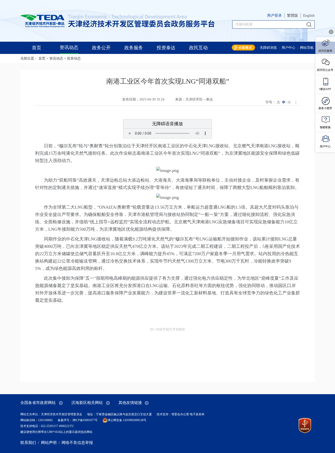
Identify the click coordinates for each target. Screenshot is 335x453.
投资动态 (74, 58)
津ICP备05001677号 (85, 420)
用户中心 (288, 48)
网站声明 (49, 442)
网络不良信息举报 (77, 442)
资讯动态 (56, 58)
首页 (42, 58)
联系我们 (28, 442)
